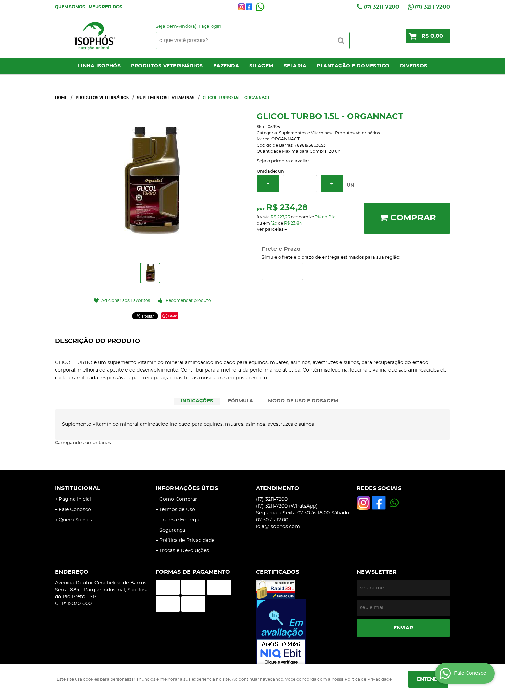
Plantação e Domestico (353, 66)
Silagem (261, 66)
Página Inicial (75, 499)
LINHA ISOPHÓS (99, 66)
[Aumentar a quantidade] (332, 183)
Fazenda (226, 66)
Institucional (77, 488)
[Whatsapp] (260, 7)
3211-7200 (381, 7)
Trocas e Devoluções (184, 550)
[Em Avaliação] (303, 633)
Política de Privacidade (186, 540)
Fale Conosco (75, 509)
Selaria (295, 66)
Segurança (172, 530)
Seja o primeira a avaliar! (283, 161)
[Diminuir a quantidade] (268, 183)
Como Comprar (178, 499)
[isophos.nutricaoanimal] (241, 6)
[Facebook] (249, 6)
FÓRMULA (240, 401)
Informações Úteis (187, 488)
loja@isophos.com (278, 526)
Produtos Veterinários (167, 66)
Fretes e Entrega (179, 519)
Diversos (413, 66)
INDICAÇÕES (197, 401)
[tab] (197, 401)
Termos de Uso (177, 509)
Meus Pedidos (105, 7)
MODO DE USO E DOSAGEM (303, 401)
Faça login (210, 26)
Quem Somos (70, 7)
